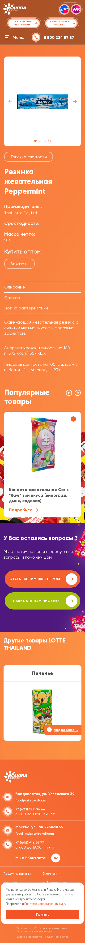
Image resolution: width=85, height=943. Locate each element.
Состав (12, 297)
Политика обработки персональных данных (42, 928)
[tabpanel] (42, 101)
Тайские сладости (28, 156)
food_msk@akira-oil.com (34, 834)
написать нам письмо (36, 601)
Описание (14, 287)
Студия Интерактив (56, 936)
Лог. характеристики (26, 308)
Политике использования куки (44, 904)
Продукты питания (18, 873)
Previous (10, 101)
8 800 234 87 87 (59, 37)
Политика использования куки (34, 931)
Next (74, 101)
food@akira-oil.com (30, 800)
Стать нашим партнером (34, 579)
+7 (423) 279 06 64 (30, 809)
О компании (51, 873)
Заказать (19, 263)
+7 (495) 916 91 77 (29, 843)
